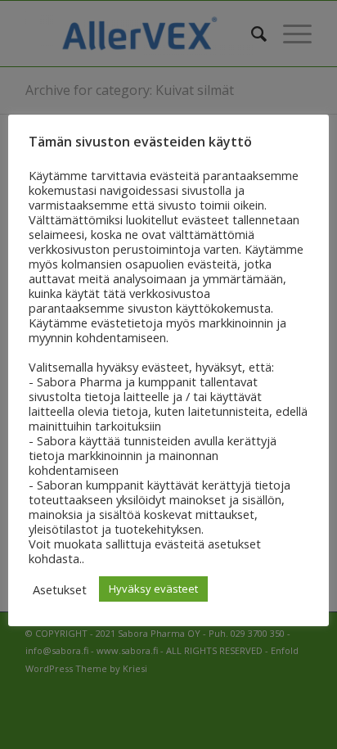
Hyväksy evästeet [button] (153, 588)
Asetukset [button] (60, 589)
